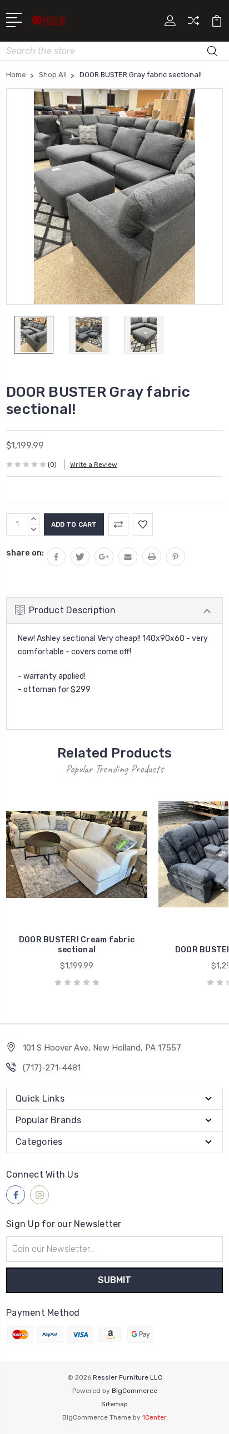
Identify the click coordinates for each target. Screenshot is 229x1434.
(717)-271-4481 (52, 1068)
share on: (25, 553)
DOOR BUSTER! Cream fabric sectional (77, 945)
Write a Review (93, 464)
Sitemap (114, 1404)
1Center (154, 1417)
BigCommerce (134, 1391)
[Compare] (193, 24)
